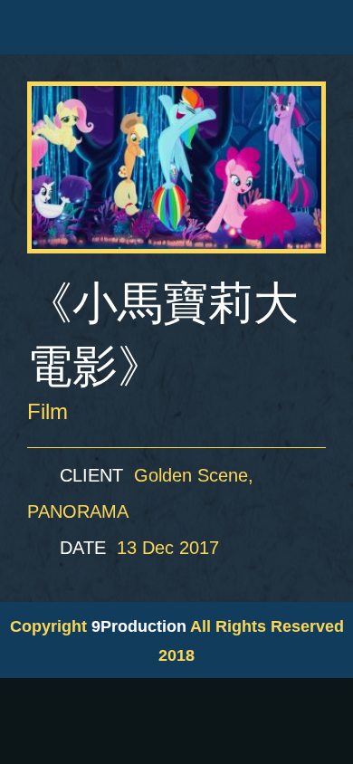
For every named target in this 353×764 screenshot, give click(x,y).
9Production (138, 626)
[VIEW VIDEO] (176, 167)
